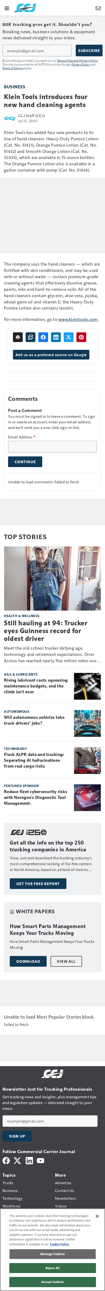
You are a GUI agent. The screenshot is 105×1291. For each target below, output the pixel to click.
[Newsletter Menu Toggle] (98, 8)
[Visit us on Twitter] (18, 1160)
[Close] (97, 1216)
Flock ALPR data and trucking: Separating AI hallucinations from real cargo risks (34, 760)
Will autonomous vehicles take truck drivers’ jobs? (34, 720)
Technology (15, 748)
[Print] (18, 337)
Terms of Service (12, 68)
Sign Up (17, 1136)
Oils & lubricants (21, 674)
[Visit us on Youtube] (40, 1160)
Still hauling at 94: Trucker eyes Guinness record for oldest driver (45, 631)
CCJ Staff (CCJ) (31, 115)
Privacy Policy (81, 64)
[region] (52, 1249)
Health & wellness (22, 616)
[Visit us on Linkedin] (29, 1160)
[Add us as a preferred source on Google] (30, 337)
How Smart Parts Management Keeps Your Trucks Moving (47, 929)
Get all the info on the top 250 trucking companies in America (48, 846)
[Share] (43, 337)
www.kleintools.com (78, 319)
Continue (25, 461)
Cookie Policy (59, 1244)
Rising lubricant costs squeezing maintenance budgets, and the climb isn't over (36, 686)
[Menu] (7, 8)
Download (28, 961)
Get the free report (38, 883)
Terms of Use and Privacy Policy (77, 60)
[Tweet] (69, 337)
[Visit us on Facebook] (6, 1160)
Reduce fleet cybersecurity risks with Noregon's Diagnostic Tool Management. (35, 797)
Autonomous (16, 711)
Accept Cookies (52, 1282)
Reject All (52, 1268)
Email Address (21, 437)
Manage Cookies (52, 1254)
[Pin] (81, 337)
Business (14, 86)
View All (66, 961)
